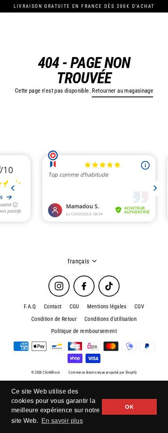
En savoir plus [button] (62, 420)
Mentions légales (107, 306)
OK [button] (129, 407)
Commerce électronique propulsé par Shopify (102, 372)
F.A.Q (30, 306)
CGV (139, 306)
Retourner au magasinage (122, 90)
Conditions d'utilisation (110, 319)
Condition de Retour (54, 319)
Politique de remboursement (84, 331)
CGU (74, 306)
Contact (53, 306)
